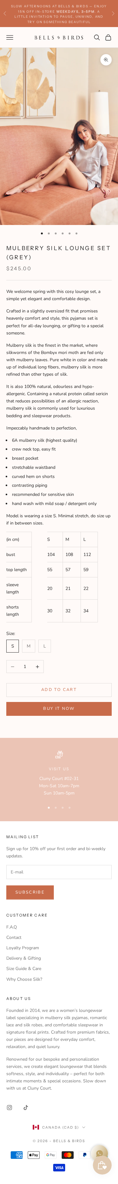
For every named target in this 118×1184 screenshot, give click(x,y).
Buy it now (59, 708)
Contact (13, 937)
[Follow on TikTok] (26, 1107)
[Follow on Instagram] (9, 1107)
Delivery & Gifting (23, 958)
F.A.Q (11, 927)
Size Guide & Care (23, 969)
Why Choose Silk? (24, 979)
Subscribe (30, 892)
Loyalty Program (22, 948)
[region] (59, 774)
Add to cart (59, 690)
